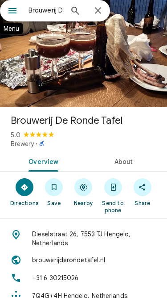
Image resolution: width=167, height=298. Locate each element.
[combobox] (46, 10)
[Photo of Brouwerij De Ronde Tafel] (83, 53)
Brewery (22, 144)
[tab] (42, 161)
